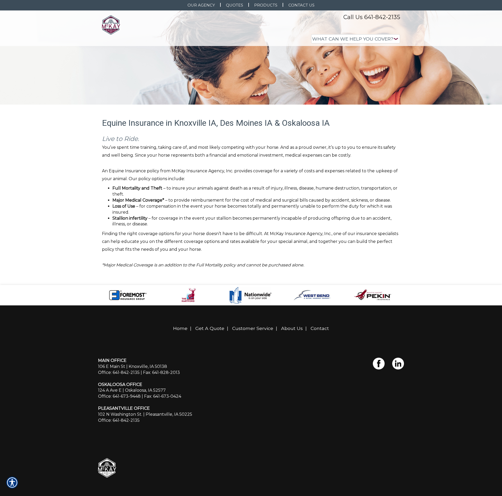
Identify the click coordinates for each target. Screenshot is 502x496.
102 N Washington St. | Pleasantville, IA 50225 (145, 414)
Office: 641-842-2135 (119, 372)
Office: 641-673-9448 (119, 396)
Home (180, 328)
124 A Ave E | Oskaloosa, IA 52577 (132, 390)
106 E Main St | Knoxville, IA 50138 (132, 366)
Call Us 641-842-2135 (371, 17)
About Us (292, 328)
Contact (320, 328)
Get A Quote (209, 328)
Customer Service (252, 328)
